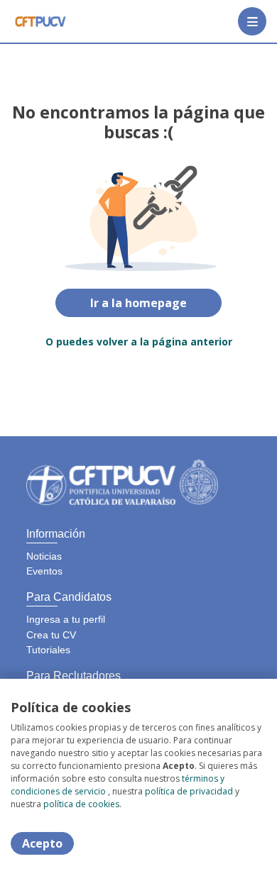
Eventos (44, 571)
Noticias (44, 556)
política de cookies (81, 804)
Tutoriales (48, 649)
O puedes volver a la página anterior (138, 341)
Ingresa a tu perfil (65, 619)
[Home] (40, 21)
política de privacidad (189, 791)
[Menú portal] (252, 21)
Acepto (42, 843)
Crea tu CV (51, 635)
